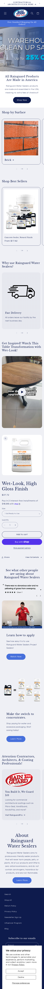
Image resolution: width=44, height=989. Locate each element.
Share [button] (6, 557)
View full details (32, 557)
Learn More (16, 739)
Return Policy (10, 906)
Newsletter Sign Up (13, 917)
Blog (7, 929)
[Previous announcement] (4, 3)
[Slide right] (27, 168)
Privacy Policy (11, 911)
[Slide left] (16, 168)
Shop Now (22, 100)
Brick (8, 159)
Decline (21, 977)
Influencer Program (13, 923)
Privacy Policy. (18, 965)
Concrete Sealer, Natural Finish (18, 237)
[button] (5, 13)
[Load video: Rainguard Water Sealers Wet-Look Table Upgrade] (22, 392)
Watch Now (16, 657)
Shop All (8, 900)
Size (3, 508)
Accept (21, 971)
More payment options (22, 548)
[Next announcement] (39, 3)
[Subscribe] (36, 945)
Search (8, 894)
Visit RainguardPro (14, 815)
